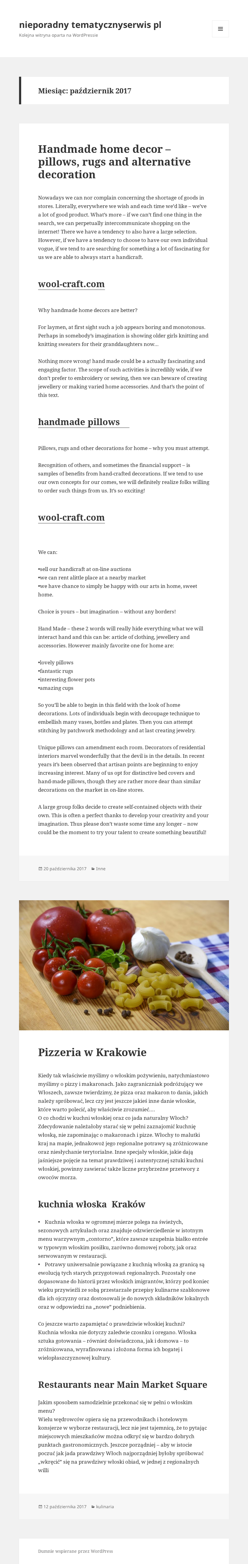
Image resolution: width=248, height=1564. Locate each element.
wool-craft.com (71, 284)
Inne (101, 868)
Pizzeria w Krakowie (92, 1052)
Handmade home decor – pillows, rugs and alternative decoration (114, 161)
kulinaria (105, 1506)
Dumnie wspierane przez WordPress (75, 1551)
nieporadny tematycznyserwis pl (90, 24)
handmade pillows (83, 422)
